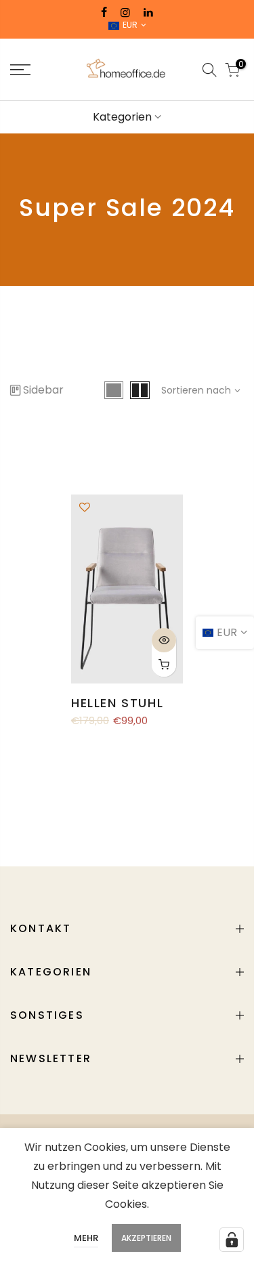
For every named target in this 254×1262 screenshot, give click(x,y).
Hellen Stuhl (117, 702)
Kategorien (122, 117)
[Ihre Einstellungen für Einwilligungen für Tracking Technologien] (231, 1239)
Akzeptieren (146, 1238)
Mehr (86, 1238)
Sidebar (43, 390)
